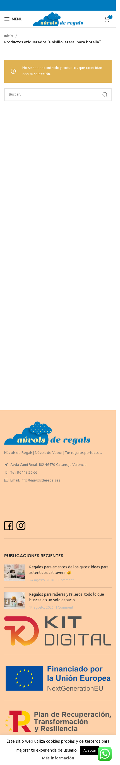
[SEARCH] (105, 94)
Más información (58, 758)
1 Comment (65, 580)
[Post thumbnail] (14, 573)
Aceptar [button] (89, 751)
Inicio (8, 36)
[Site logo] (58, 19)
